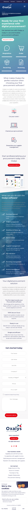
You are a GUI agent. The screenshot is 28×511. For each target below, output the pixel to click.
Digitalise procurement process (13, 453)
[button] (25, 6)
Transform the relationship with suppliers (14, 460)
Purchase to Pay (14, 473)
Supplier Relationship (14, 475)
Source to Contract (14, 470)
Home (3, 12)
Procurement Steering (14, 477)
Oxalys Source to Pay (14, 468)
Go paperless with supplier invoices (14, 456)
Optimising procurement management (14, 458)
